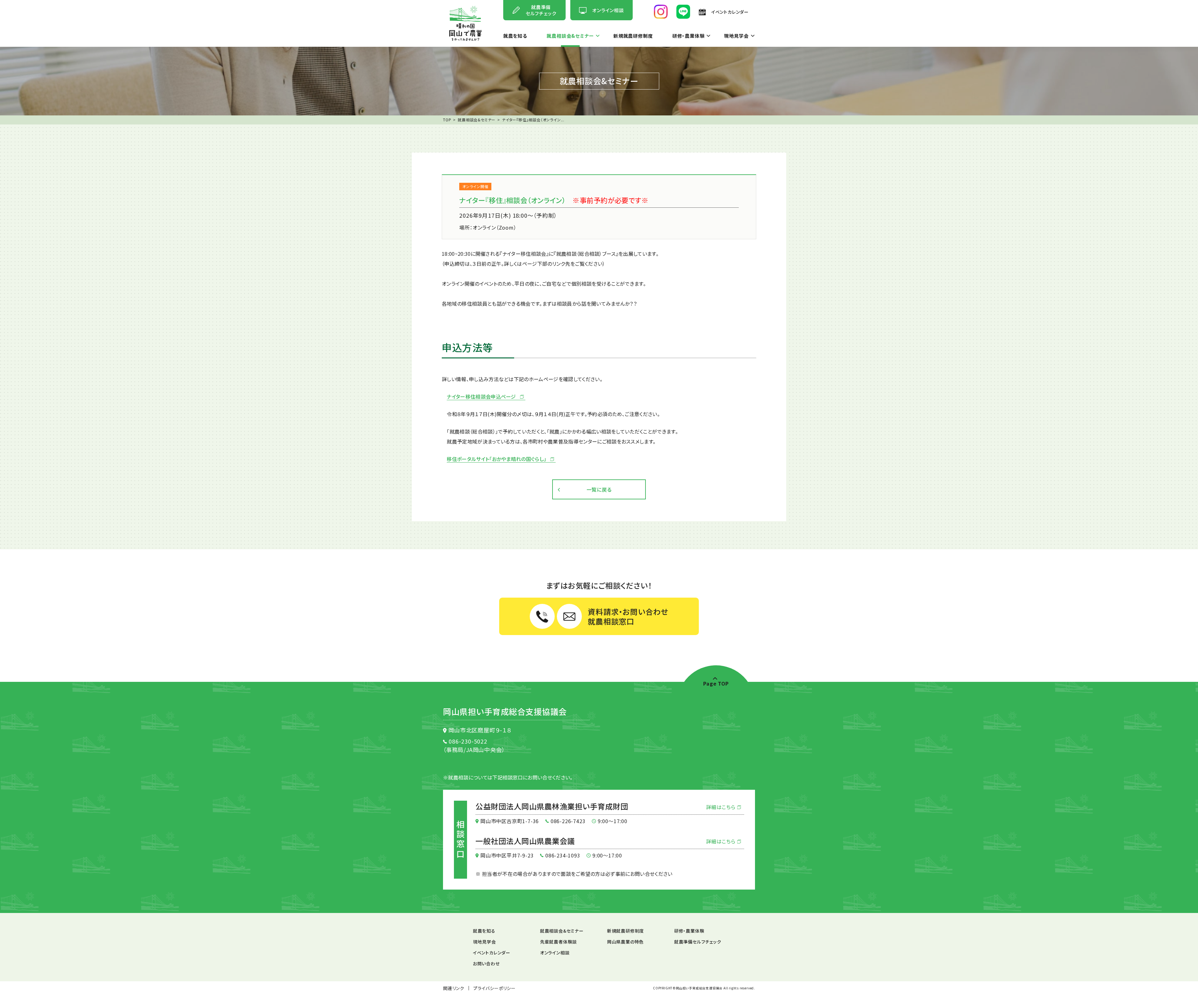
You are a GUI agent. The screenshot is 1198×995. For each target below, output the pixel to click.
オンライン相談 (555, 952)
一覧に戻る (599, 489)
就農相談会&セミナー (570, 36)
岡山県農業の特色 (625, 942)
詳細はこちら (721, 807)
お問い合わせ (486, 963)
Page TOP (715, 683)
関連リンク (453, 988)
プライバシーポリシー (494, 988)
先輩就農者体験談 (558, 942)
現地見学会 (736, 36)
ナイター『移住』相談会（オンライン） (512, 200)
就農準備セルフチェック (697, 942)
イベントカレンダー (491, 952)
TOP (447, 119)
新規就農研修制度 (633, 36)
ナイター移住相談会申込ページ (481, 396)
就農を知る (515, 36)
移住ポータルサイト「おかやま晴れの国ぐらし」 (496, 459)
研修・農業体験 (688, 36)
